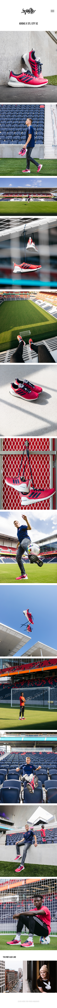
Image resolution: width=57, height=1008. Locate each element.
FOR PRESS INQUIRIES (32, 1001)
